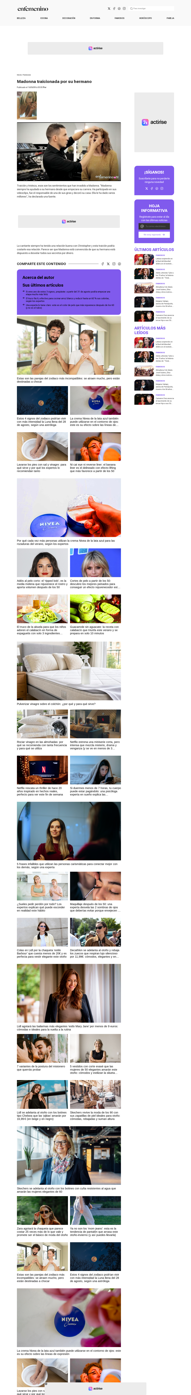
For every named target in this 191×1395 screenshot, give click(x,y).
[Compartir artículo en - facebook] (102, 263)
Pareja (170, 18)
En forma (95, 18)
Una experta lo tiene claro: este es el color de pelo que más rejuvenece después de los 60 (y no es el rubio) (70, 306)
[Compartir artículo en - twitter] (108, 263)
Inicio (19, 75)
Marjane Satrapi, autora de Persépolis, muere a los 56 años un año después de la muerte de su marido (164, 306)
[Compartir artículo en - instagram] (113, 263)
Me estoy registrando (152, 235)
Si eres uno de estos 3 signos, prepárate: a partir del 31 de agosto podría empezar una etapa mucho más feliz (68, 293)
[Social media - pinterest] (119, 8)
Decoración (68, 18)
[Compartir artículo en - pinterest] (119, 263)
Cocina (44, 18)
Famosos (119, 18)
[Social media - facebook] (114, 8)
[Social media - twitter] (109, 8)
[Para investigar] (131, 8)
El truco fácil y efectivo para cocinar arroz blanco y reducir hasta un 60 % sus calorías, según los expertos (67, 299)
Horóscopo (145, 18)
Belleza (21, 18)
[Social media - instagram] (124, 8)
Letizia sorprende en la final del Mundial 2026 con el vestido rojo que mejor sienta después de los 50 (164, 264)
